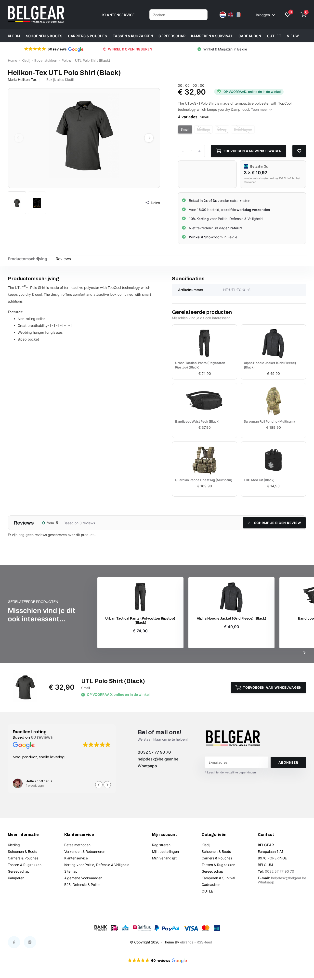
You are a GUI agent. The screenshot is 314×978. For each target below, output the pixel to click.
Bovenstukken (45, 60)
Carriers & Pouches (87, 36)
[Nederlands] (222, 14)
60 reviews (42, 737)
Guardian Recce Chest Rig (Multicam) (203, 480)
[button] (107, 784)
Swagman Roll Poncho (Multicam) (269, 421)
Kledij (14, 36)
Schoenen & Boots (44, 36)
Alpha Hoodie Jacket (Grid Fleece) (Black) (270, 365)
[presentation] (19, 138)
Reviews (63, 258)
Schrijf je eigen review (277, 523)
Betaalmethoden (77, 845)
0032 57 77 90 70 (154, 752)
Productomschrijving (27, 258)
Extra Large (243, 129)
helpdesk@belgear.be (158, 759)
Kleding (14, 845)
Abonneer (288, 762)
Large (221, 129)
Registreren (161, 845)
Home (12, 60)
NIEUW (293, 36)
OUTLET (274, 36)
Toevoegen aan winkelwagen (252, 151)
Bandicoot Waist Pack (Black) (197, 421)
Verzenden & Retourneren (84, 851)
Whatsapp (147, 765)
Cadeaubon (249, 36)
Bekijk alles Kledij (60, 79)
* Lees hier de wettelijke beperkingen (230, 772)
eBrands (186, 942)
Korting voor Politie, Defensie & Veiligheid (97, 865)
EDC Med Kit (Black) (259, 480)
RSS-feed (204, 942)
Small (185, 129)
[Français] (238, 14)
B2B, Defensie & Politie (82, 884)
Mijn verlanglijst (164, 858)
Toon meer (260, 109)
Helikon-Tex (27, 79)
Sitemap (71, 871)
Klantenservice (76, 858)
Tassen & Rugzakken (133, 36)
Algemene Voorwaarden (83, 878)
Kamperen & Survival (212, 36)
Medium (203, 129)
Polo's (66, 60)
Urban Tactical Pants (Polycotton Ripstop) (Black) (200, 365)
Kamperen (16, 878)
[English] (230, 14)
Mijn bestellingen (165, 851)
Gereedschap (171, 36)
